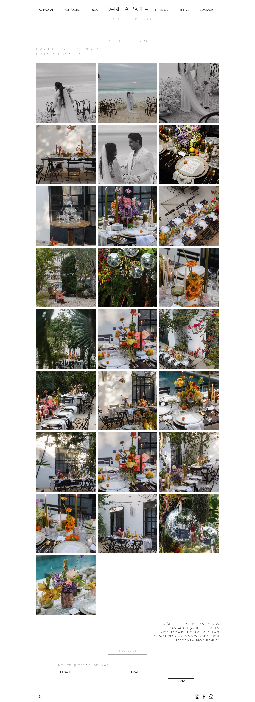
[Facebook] (204, 696)
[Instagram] (197, 696)
